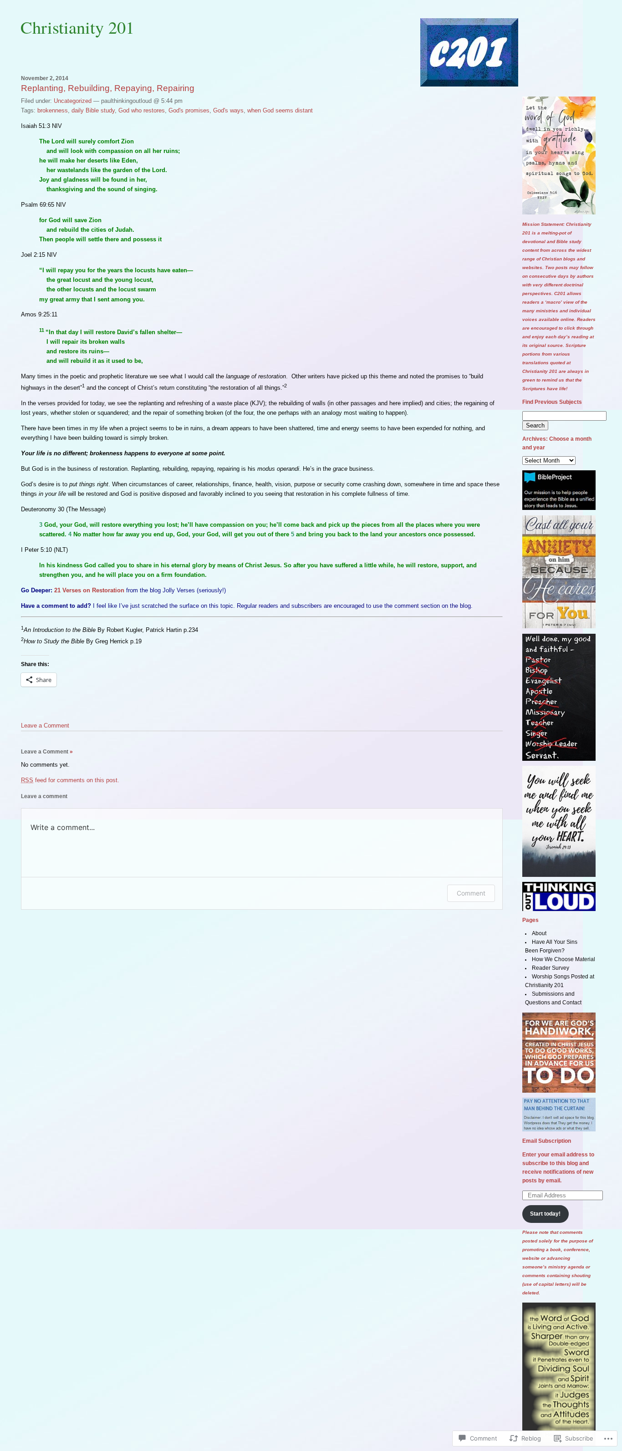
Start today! (545, 1214)
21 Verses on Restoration (90, 590)
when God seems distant (280, 110)
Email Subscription (546, 1141)
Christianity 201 (77, 27)
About (539, 933)
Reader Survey (550, 968)
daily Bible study (93, 110)
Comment (471, 893)
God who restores (141, 110)
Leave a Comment (45, 725)
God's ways (228, 110)
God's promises (188, 110)
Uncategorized (73, 100)
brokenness (52, 110)
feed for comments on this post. (70, 780)
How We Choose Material (563, 959)
